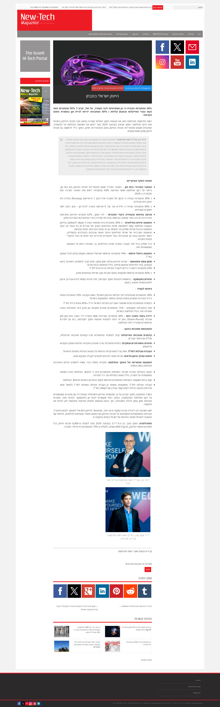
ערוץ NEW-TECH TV (160, 34)
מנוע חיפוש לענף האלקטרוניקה (100, 34)
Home (198, 680)
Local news (129, 88)
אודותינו (146, 34)
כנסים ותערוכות (122, 34)
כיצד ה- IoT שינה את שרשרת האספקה (135, 606)
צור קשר (135, 34)
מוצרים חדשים (178, 34)
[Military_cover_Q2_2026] (35, 106)
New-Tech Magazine (142, 88)
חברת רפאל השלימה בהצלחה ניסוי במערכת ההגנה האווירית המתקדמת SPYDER (87, 644)
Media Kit (197, 693)
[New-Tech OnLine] (37, 23)
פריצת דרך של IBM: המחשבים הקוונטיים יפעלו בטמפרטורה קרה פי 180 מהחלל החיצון (87, 630)
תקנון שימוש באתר (194, 686)
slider (148, 569)
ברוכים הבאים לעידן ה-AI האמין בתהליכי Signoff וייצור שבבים (136, 628)
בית (199, 34)
